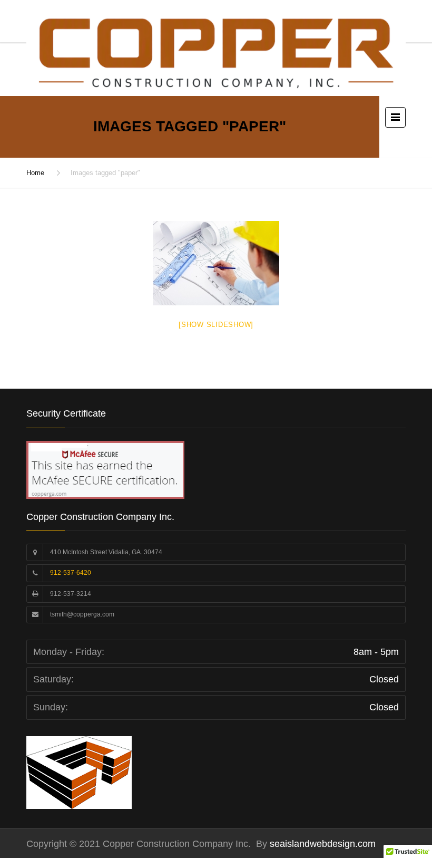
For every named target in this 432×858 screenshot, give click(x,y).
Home (35, 173)
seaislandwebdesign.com (321, 843)
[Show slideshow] (216, 325)
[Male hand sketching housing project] (216, 263)
